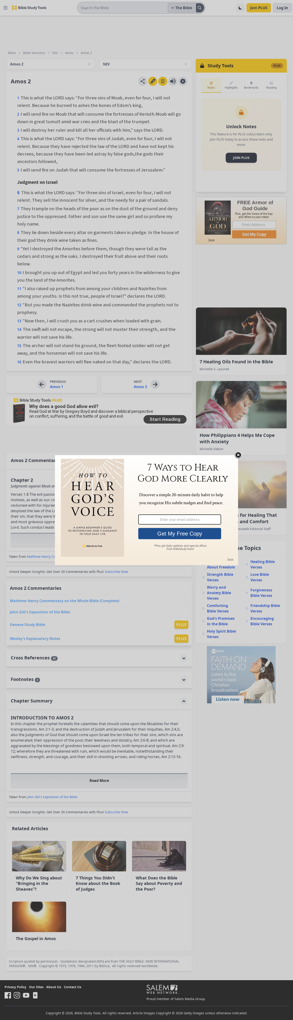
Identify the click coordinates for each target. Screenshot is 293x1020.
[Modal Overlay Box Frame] (146, 510)
